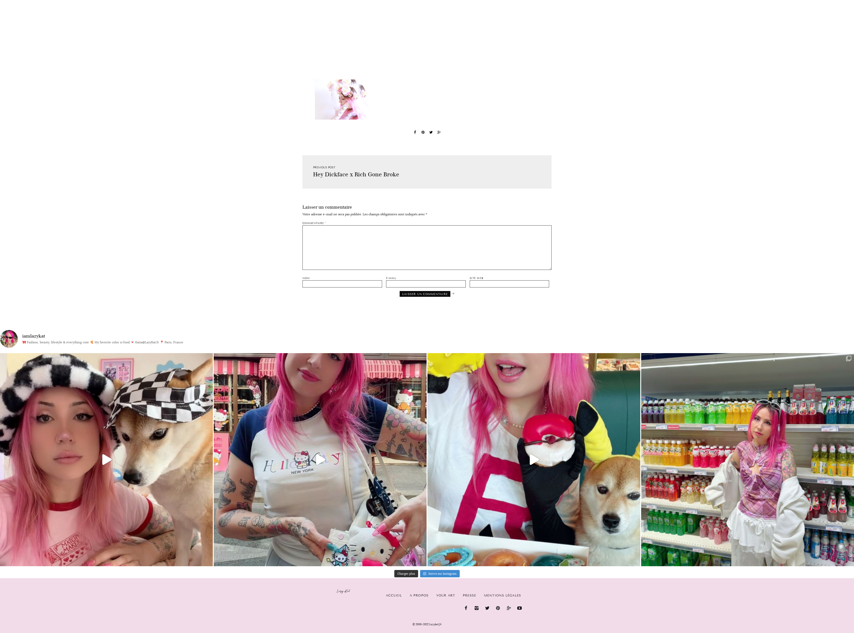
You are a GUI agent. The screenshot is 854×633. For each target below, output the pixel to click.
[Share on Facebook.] (415, 133)
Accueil (17, 2)
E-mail (391, 278)
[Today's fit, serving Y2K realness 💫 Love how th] (747, 459)
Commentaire (314, 223)
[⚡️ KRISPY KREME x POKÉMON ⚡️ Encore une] (533, 459)
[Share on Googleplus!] (439, 133)
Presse (825, 2)
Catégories (45, 2)
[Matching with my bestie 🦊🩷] (106, 459)
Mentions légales (502, 595)
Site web (476, 278)
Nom (306, 278)
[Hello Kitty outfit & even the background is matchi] (320, 459)
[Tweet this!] (431, 133)
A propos (419, 595)
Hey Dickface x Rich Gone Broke (356, 174)
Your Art (445, 595)
